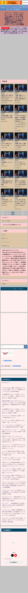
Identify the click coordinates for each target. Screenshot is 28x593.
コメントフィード (6, 242)
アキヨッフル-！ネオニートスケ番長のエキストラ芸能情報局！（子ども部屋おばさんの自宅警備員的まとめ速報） (13, 492)
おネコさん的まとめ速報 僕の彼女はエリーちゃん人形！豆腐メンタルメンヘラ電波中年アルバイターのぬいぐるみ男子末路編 (13, 389)
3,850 (9, 213)
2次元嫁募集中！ (14, 562)
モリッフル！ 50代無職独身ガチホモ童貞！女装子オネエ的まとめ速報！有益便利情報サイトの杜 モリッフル (13, 505)
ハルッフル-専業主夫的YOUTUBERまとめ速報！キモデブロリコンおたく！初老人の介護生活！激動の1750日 (13, 453)
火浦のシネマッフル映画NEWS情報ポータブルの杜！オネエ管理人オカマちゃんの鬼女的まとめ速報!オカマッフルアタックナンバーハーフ (13, 464)
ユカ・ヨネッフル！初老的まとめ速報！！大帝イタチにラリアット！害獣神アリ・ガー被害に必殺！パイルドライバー (13, 470)
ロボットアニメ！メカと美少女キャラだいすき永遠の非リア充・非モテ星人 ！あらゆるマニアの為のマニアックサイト (13, 446)
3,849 (5, 213)
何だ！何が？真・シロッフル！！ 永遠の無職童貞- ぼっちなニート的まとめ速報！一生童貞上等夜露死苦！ (13, 431)
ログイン (4, 234)
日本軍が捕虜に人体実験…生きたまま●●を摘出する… (6, 117)
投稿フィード (5, 238)
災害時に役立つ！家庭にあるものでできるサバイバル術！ (20, 145)
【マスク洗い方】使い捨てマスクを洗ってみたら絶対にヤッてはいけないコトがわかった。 (20, 203)
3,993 (26, 213)
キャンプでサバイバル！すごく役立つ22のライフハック (20, 164)
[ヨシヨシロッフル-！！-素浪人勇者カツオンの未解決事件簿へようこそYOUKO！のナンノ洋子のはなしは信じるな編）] (14, 498)
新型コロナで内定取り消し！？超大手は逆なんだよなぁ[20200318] (20, 182)
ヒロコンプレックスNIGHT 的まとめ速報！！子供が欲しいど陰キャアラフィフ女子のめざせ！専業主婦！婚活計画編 (14, 520)
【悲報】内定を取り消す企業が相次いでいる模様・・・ (6, 182)
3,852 (16, 213)
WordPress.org (5, 245)
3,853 (20, 213)
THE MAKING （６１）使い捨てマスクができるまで (6, 201)
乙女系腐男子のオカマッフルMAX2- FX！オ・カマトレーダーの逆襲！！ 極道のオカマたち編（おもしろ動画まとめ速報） (13, 396)
